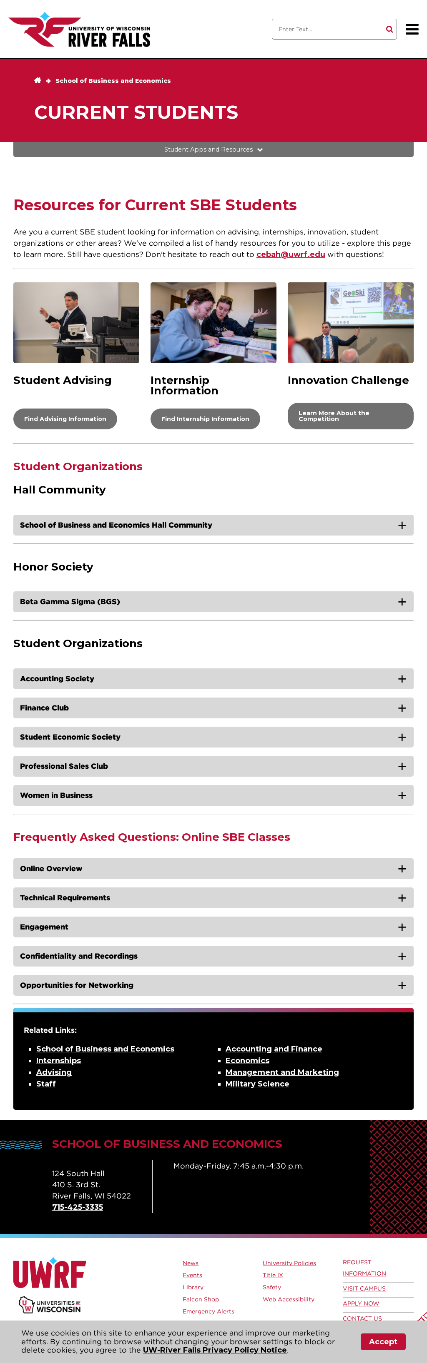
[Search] (389, 29)
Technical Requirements (65, 897)
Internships (58, 1060)
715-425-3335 (77, 1207)
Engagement (44, 926)
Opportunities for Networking (76, 985)
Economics (247, 1060)
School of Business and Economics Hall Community (116, 525)
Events (192, 1275)
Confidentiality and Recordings (79, 956)
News (190, 1263)
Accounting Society (57, 678)
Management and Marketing (282, 1072)
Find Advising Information (65, 419)
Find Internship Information (205, 419)
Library (193, 1287)
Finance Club (44, 707)
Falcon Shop (201, 1299)
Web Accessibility (288, 1299)
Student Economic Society (70, 737)
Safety (272, 1287)
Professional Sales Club (64, 766)
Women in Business (56, 795)
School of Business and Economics (113, 81)
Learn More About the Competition (334, 416)
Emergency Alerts (208, 1311)
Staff (46, 1084)
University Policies (289, 1263)
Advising (54, 1072)
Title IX (273, 1275)
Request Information (364, 1268)
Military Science (257, 1084)
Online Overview (51, 868)
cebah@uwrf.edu (290, 254)
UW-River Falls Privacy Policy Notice (215, 1350)
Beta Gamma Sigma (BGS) (70, 601)
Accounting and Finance (274, 1049)
